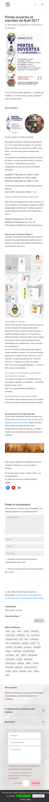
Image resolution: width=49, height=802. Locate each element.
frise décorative (15, 643)
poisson (8, 671)
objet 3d (23, 655)
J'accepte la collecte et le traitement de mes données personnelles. (20, 775)
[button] (14, 124)
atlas (13, 631)
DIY (28, 635)
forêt (7, 643)
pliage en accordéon (30, 667)
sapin (29, 671)
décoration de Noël (11, 639)
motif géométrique (28, 651)
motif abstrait (17, 651)
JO (38, 643)
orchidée (19, 659)
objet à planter (10, 659)
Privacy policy (25, 799)
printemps (23, 671)
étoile (7, 675)
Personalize (38, 796)
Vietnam (36, 671)
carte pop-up (35, 631)
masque (8, 651)
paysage (35, 663)
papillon (28, 663)
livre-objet (9, 647)
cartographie (21, 635)
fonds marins (34, 639)
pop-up (15, 671)
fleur (21, 639)
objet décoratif (32, 655)
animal (8, 631)
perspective (18, 667)
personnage (9, 667)
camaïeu (25, 631)
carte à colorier (10, 635)
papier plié (20, 663)
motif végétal (10, 655)
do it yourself (35, 635)
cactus (19, 631)
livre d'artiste (18, 647)
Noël (17, 655)
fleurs (26, 639)
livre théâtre (37, 647)
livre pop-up (27, 647)
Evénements (36, 25)
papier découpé (10, 663)
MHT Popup (12, 25)
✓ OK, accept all (23, 796)
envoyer (36, 783)
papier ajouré (28, 659)
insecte (33, 643)
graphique (25, 643)
